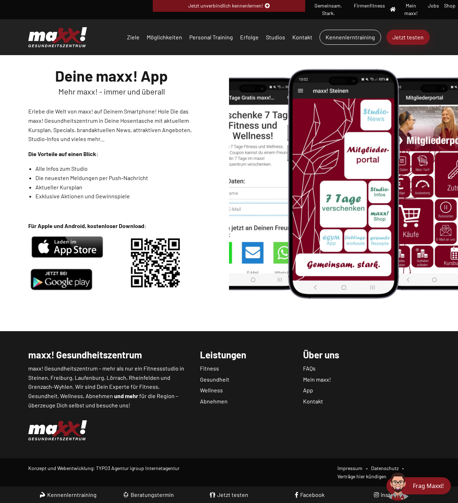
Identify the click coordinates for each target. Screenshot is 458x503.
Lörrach (116, 377)
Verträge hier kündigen (361, 476)
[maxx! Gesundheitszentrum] (57, 36)
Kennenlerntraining (350, 37)
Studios (275, 37)
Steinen (38, 377)
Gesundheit (214, 379)
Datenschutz (385, 468)
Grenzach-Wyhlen (50, 386)
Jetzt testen (408, 37)
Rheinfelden (144, 377)
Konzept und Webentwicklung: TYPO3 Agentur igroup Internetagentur (104, 468)
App (308, 390)
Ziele (133, 37)
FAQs (309, 368)
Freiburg (61, 377)
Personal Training (211, 37)
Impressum (349, 468)
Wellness (211, 390)
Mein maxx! (317, 379)
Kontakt (302, 37)
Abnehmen (214, 401)
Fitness (209, 368)
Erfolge (249, 37)
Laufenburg (89, 377)
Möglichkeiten (164, 37)
